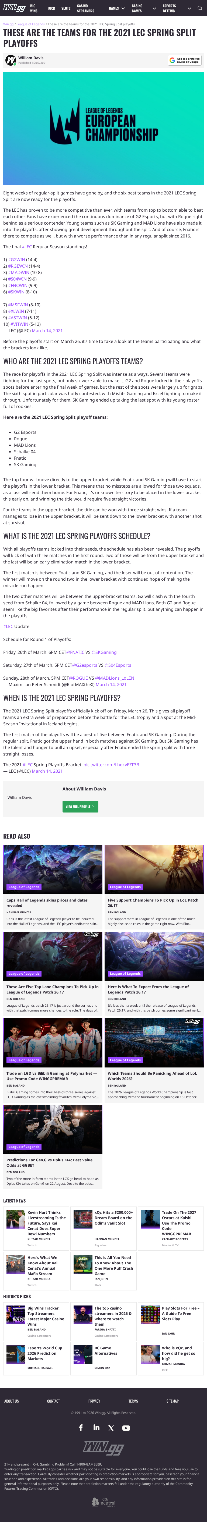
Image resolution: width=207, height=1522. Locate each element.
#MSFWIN (18, 305)
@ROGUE (78, 678)
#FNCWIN (17, 285)
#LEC (27, 247)
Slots (66, 8)
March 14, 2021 (47, 331)
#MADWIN (18, 272)
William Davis (30, 58)
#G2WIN (16, 259)
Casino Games (137, 8)
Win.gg (8, 24)
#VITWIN (19, 324)
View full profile (78, 806)
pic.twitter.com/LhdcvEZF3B (111, 765)
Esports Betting (169, 8)
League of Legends (30, 24)
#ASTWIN (17, 318)
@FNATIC (75, 652)
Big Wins (33, 8)
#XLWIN (16, 311)
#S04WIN (17, 279)
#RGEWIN (18, 266)
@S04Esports (118, 665)
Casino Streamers (85, 8)
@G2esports (84, 665)
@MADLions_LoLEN (114, 678)
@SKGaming (104, 652)
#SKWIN (16, 292)
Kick (51, 8)
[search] (200, 8)
